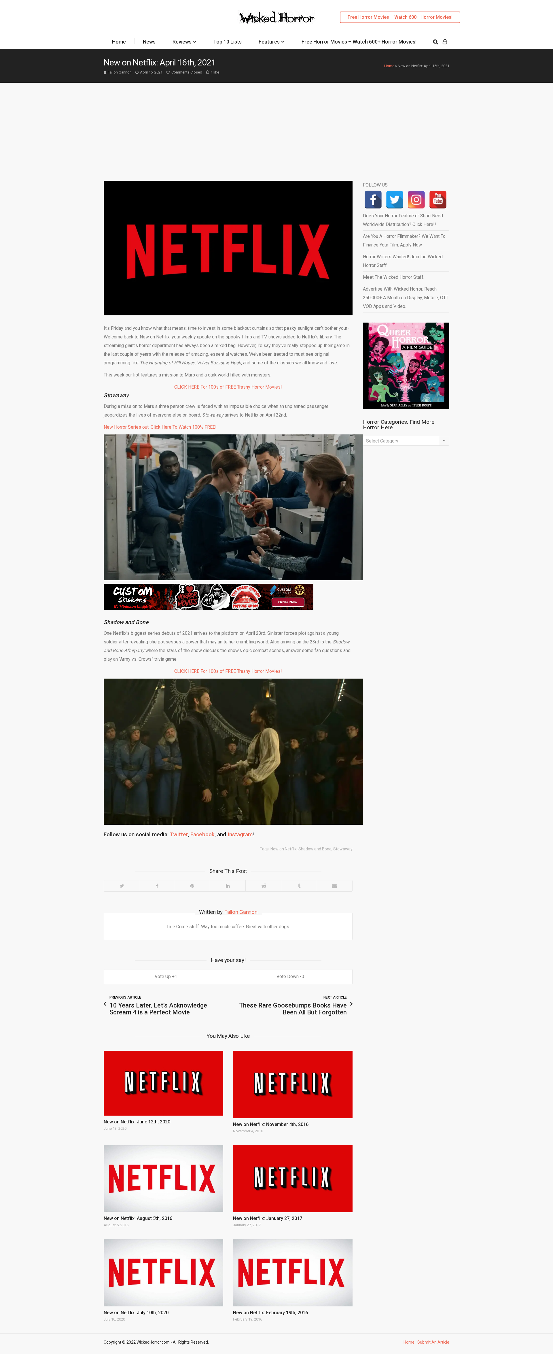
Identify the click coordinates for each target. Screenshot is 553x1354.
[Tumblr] (299, 885)
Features (269, 42)
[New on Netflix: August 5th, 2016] (163, 1178)
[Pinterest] (192, 885)
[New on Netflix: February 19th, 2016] (293, 1272)
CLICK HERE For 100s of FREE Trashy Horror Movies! (228, 387)
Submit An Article (433, 1342)
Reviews (182, 42)
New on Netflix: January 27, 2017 (267, 1218)
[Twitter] (122, 885)
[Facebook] (157, 885)
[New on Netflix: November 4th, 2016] (293, 1084)
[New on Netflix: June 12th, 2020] (163, 1083)
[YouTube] (438, 200)
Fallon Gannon (120, 72)
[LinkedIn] (227, 885)
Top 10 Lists (227, 42)
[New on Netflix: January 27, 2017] (293, 1178)
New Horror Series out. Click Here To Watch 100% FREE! (160, 427)
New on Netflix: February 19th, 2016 (270, 1312)
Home (119, 42)
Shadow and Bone (315, 849)
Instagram (240, 834)
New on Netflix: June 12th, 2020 (137, 1122)
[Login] (444, 42)
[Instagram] (416, 200)
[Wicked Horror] (277, 17)
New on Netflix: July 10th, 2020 (136, 1312)
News (149, 42)
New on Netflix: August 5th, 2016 (138, 1218)
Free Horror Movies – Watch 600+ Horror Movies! (400, 17)
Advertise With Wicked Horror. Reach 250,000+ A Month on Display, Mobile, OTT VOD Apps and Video (405, 297)
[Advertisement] (276, 126)
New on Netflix (283, 849)
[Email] (334, 885)
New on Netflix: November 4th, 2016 (270, 1124)
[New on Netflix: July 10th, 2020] (163, 1272)
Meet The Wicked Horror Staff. (393, 277)
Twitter (179, 834)
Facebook (202, 834)
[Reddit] (263, 885)
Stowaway (343, 849)
